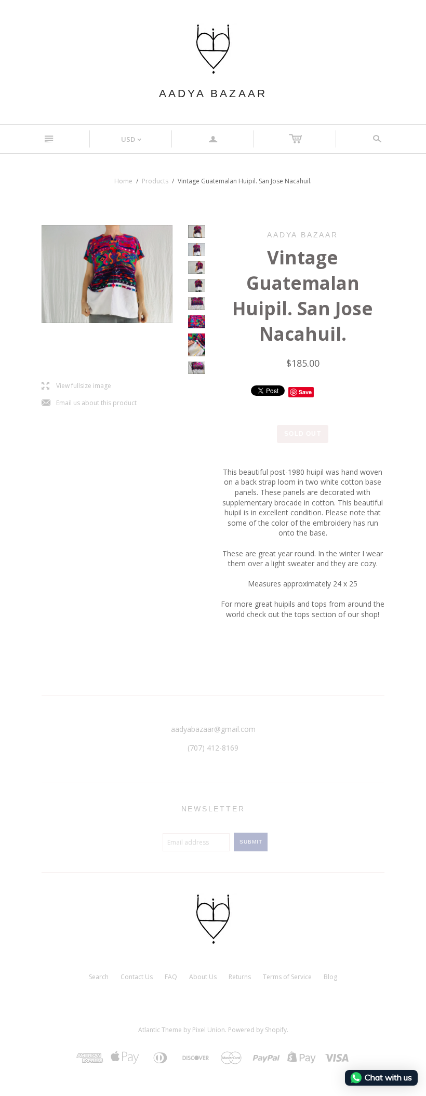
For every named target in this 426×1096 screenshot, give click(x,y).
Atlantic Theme (160, 1029)
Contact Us (137, 976)
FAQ (171, 976)
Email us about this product (89, 403)
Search (99, 976)
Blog (330, 976)
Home (123, 181)
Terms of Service (287, 976)
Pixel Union (208, 1029)
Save (305, 392)
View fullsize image (76, 386)
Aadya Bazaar (213, 93)
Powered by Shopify (257, 1029)
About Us (203, 976)
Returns (240, 976)
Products (155, 181)
